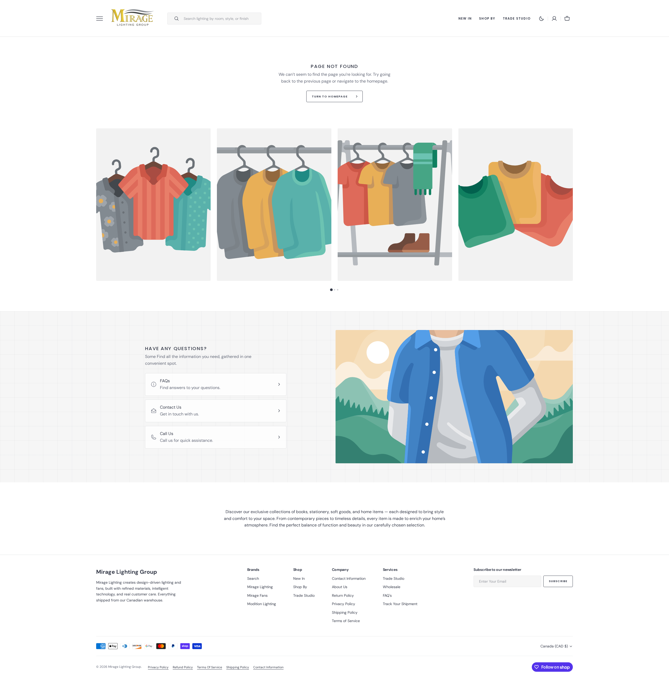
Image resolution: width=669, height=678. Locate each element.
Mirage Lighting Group (124, 667)
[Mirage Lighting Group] (133, 18)
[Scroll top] (663, 672)
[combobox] (221, 18)
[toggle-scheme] (541, 18)
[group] (153, 204)
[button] (554, 18)
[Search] (174, 18)
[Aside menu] (101, 18)
